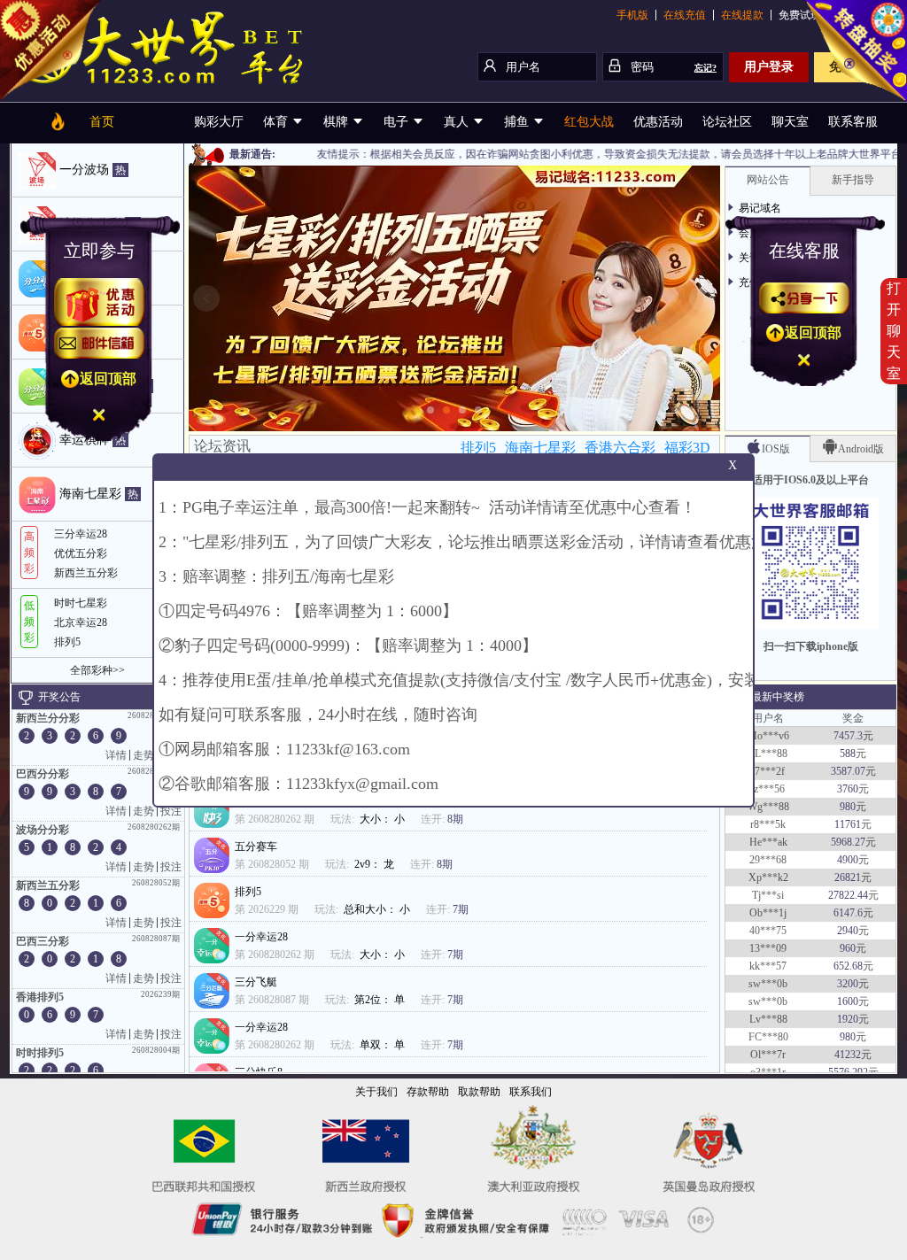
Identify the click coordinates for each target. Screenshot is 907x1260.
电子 (398, 121)
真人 (458, 121)
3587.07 (848, 759)
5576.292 (848, 1060)
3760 (847, 776)
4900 (847, 847)
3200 (847, 971)
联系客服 (853, 121)
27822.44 (848, 883)
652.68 (848, 953)
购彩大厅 (219, 121)
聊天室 (790, 121)
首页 (101, 121)
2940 (847, 918)
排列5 (478, 447)
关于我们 (376, 1092)
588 (848, 741)
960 (848, 936)
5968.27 (848, 829)
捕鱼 (518, 121)
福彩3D (687, 447)
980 (848, 794)
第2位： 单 (380, 999)
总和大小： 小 (378, 909)
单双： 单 (383, 1045)
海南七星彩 (540, 447)
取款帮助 (479, 1092)
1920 (847, 1007)
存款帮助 (428, 1092)
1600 (847, 989)
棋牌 (337, 121)
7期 (461, 909)
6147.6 (848, 900)
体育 (277, 121)
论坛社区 (727, 121)
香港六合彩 (620, 447)
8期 (455, 819)
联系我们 (530, 1092)
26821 (847, 865)
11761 (847, 812)
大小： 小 (383, 819)
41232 (847, 1042)
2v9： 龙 (375, 864)
